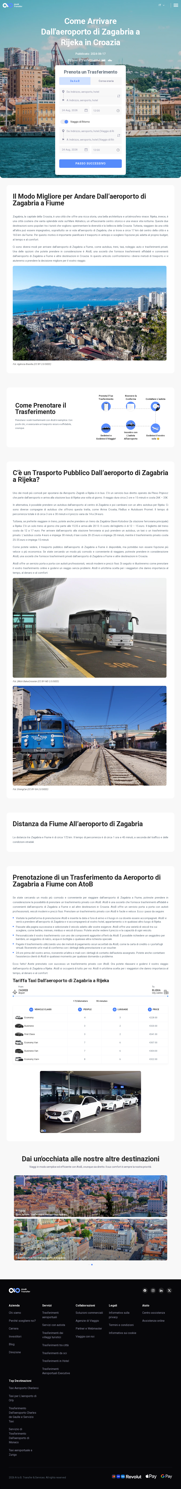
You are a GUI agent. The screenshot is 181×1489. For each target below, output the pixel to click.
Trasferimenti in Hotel (55, 1361)
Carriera (13, 1328)
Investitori (15, 1336)
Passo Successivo (90, 163)
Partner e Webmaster (89, 1328)
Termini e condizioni (121, 1325)
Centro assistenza (153, 1312)
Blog (11, 1344)
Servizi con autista (53, 1325)
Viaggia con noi (85, 1336)
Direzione (15, 1352)
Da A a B (75, 81)
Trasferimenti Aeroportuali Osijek (85, 1257)
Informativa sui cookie (122, 1333)
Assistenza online (153, 1320)
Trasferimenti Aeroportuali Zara (32, 1214)
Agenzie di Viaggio (87, 1320)
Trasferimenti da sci (54, 1353)
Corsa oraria (106, 81)
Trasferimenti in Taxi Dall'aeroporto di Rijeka (142, 1257)
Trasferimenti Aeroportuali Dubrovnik (35, 1257)
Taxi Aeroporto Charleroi (24, 1388)
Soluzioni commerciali (89, 1312)
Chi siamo (15, 1312)
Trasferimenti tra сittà (55, 1345)
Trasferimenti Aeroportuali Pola (84, 1214)
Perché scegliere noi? (22, 1320)
